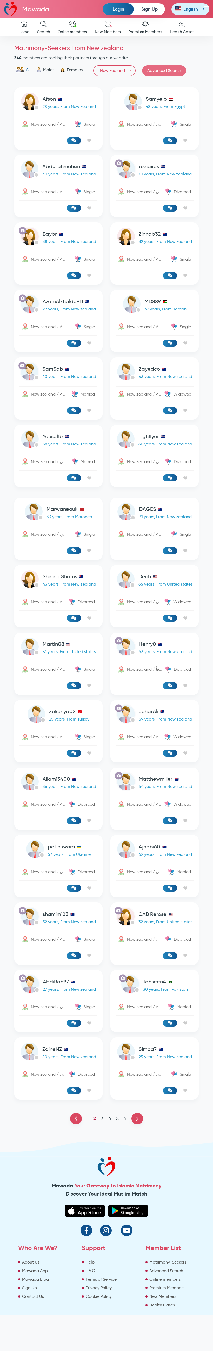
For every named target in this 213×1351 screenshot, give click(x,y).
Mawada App (35, 1270)
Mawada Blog (35, 1279)
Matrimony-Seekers (167, 1262)
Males (48, 69)
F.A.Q (90, 1270)
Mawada (35, 9)
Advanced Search (164, 70)
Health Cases (182, 32)
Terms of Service (101, 1279)
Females (75, 69)
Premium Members (145, 32)
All (28, 69)
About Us (30, 1262)
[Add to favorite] (89, 141)
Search (43, 32)
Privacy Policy (99, 1287)
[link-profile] (58, 103)
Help (90, 1262)
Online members (72, 32)
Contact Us (33, 1296)
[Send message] (74, 140)
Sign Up (149, 9)
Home (24, 32)
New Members (108, 32)
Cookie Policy (99, 1296)
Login (118, 9)
